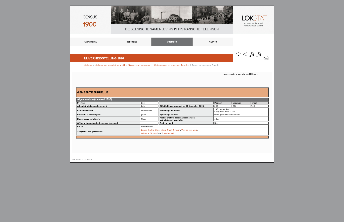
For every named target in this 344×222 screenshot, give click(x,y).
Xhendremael (167, 133)
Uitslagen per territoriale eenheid (110, 65)
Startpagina (90, 42)
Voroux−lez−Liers (189, 130)
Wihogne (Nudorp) (149, 133)
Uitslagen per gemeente (139, 65)
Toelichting (131, 42)
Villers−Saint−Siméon (170, 130)
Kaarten (213, 42)
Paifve (151, 130)
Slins (157, 130)
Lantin (144, 130)
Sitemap (88, 159)
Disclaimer (76, 159)
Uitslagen (172, 42)
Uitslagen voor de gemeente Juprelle (171, 65)
